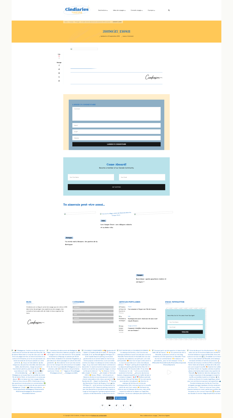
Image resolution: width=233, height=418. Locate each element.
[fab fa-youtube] (109, 407)
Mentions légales (164, 415)
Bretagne (69, 237)
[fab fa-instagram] (102, 407)
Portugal (77, 22)
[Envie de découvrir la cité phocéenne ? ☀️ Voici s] (204, 372)
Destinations (102, 10)
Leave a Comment (128, 36)
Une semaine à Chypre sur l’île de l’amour (142, 309)
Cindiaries (76, 415)
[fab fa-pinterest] (130, 407)
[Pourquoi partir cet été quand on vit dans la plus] (169, 372)
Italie (103, 220)
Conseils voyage (136, 10)
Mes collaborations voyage (148, 415)
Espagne (140, 275)
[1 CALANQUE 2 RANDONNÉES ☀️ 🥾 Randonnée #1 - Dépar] (99, 372)
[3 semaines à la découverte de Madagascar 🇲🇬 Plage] (64, 372)
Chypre (130, 306)
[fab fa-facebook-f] (123, 407)
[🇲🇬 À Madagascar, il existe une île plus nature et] (29, 372)
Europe (71, 22)
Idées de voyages (118, 10)
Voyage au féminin (132, 326)
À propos (151, 10)
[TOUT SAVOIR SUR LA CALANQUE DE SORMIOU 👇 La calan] (134, 372)
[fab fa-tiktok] (116, 407)
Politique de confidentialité (99, 415)
